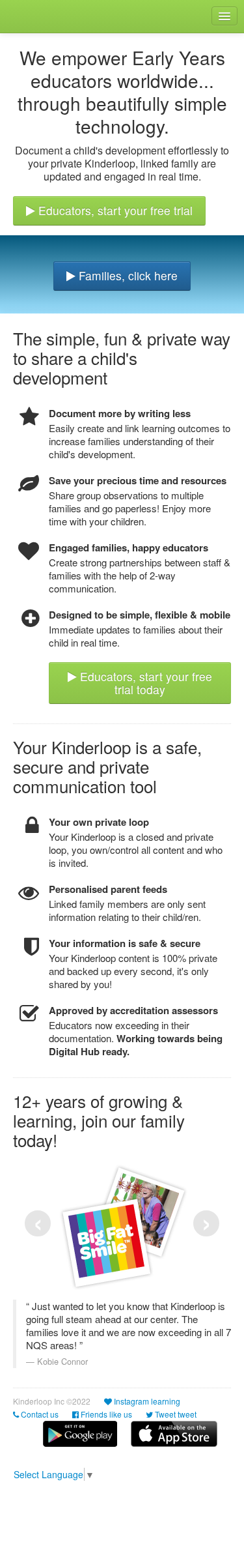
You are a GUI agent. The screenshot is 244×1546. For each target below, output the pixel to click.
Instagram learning (146, 1401)
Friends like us (105, 1414)
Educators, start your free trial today (144, 683)
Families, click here (126, 275)
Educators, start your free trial (114, 210)
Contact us (39, 1414)
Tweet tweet (175, 1414)
